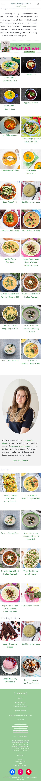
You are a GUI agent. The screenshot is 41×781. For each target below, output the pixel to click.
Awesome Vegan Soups (20, 446)
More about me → (20, 460)
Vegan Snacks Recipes (20, 750)
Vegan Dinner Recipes (20, 744)
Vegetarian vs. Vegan (20, 731)
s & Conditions (22, 706)
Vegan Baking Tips (20, 728)
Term (15, 706)
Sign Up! (12, 715)
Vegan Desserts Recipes (20, 740)
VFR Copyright (20, 761)
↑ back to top (20, 693)
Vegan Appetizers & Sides (20, 742)
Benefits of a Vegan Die (20, 726)
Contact (20, 759)
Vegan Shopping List (20, 730)
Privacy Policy (20, 702)
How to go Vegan (20, 724)
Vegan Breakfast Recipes (20, 746)
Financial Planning (20, 765)
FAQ (20, 763)
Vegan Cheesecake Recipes (20, 748)
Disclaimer (20, 704)
